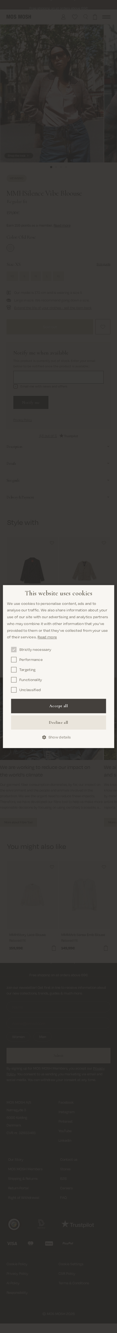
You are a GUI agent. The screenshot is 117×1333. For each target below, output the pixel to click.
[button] (58, 737)
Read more (47, 637)
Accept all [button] (58, 705)
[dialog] (58, 666)
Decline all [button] (58, 722)
